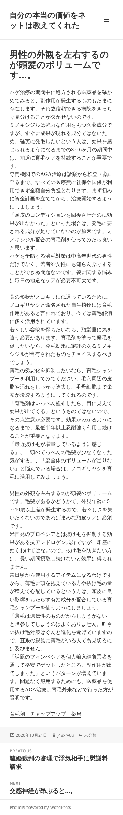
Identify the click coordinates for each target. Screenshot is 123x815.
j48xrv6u (65, 735)
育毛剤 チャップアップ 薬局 (45, 713)
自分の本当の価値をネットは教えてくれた (48, 20)
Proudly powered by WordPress (40, 807)
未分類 (90, 735)
